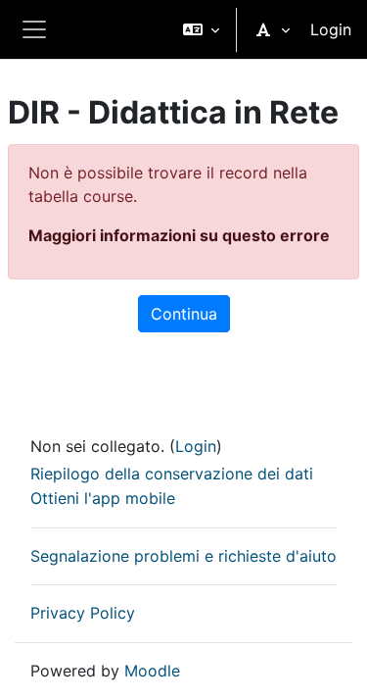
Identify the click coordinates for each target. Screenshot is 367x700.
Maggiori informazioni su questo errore (179, 235)
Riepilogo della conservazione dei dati (171, 473)
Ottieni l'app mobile (102, 498)
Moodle (152, 670)
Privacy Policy (82, 613)
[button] (201, 29)
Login (330, 29)
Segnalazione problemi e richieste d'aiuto (183, 556)
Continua (184, 314)
